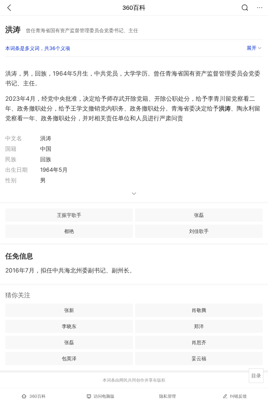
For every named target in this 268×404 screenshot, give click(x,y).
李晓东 (69, 326)
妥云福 (199, 358)
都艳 (69, 231)
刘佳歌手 (199, 231)
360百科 (134, 7)
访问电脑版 (104, 396)
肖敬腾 (199, 310)
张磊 (199, 215)
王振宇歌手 (69, 215)
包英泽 (69, 358)
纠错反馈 (238, 396)
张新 (69, 310)
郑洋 (199, 326)
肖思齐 (199, 342)
